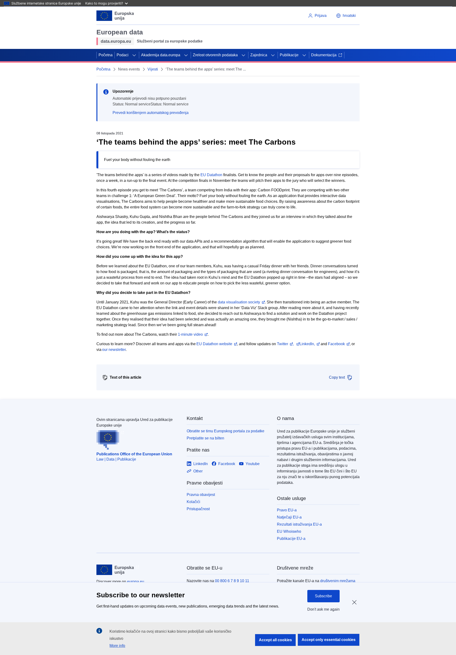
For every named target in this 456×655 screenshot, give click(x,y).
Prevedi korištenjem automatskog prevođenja (151, 113)
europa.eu (135, 582)
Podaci (122, 55)
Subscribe (323, 596)
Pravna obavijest (201, 495)
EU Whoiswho (289, 531)
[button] (346, 15)
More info (117, 646)
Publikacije (289, 55)
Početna (106, 55)
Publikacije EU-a (291, 539)
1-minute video (190, 334)
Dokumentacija (324, 55)
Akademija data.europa (160, 55)
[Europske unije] (115, 15)
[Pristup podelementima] (134, 55)
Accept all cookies (275, 640)
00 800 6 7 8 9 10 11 (232, 581)
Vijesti (152, 69)
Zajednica (258, 55)
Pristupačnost (198, 509)
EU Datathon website (214, 344)
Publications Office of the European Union (134, 454)
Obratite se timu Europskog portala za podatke (225, 431)
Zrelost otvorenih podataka (215, 55)
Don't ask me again (323, 609)
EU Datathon (211, 175)
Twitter (282, 344)
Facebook (336, 344)
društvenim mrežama (337, 581)
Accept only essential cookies (329, 640)
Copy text (337, 377)
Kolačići (193, 502)
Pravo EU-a (287, 510)
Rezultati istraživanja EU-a (299, 524)
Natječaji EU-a (289, 517)
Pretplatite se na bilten (205, 438)
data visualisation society (239, 302)
